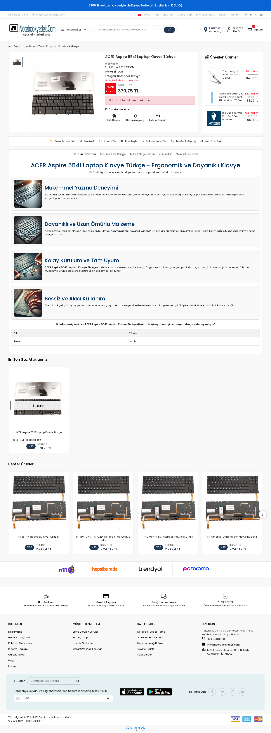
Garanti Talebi (16, 654)
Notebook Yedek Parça (151, 632)
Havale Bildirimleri (83, 643)
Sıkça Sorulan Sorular (85, 632)
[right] (262, 515)
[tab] (84, 154)
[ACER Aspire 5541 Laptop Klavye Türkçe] (38, 398)
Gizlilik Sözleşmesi (19, 637)
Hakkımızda (15, 632)
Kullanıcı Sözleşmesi (20, 643)
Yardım (223, 14)
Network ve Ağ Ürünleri (150, 643)
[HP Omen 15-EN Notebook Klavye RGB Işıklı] (232, 503)
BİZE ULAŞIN (210, 624)
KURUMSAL (15, 624)
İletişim (235, 14)
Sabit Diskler (144, 654)
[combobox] (18, 698)
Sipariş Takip (185, 14)
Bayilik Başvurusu (205, 14)
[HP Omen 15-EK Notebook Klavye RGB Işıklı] (167, 503)
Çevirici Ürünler (146, 649)
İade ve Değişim (18, 649)
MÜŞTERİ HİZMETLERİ (86, 624)
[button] (255, 30)
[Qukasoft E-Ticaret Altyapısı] (135, 729)
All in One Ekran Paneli (150, 637)
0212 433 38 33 (216, 639)
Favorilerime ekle (118, 109)
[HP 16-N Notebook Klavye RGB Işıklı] (38, 503)
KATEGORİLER (146, 624)
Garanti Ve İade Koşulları (87, 649)
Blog (11, 660)
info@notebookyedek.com (223, 644)
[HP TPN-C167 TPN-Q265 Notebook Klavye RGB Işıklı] (103, 503)
